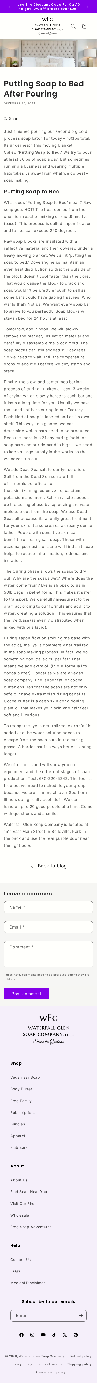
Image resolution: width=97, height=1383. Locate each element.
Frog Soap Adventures (31, 1227)
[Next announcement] (87, 6)
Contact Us (20, 1259)
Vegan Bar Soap (25, 1077)
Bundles (17, 1124)
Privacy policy (21, 1364)
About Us (18, 1180)
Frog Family (21, 1101)
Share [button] (14, 118)
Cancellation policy (51, 1372)
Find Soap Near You (28, 1191)
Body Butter (21, 1089)
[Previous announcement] (9, 6)
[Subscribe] (80, 1316)
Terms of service (49, 1364)
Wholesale (19, 1215)
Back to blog (52, 866)
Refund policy (81, 1356)
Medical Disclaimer (27, 1283)
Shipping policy (79, 1364)
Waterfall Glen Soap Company (41, 1356)
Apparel (17, 1136)
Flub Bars (18, 1147)
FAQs (15, 1271)
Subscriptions (22, 1112)
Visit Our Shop (23, 1203)
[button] (10, 26)
